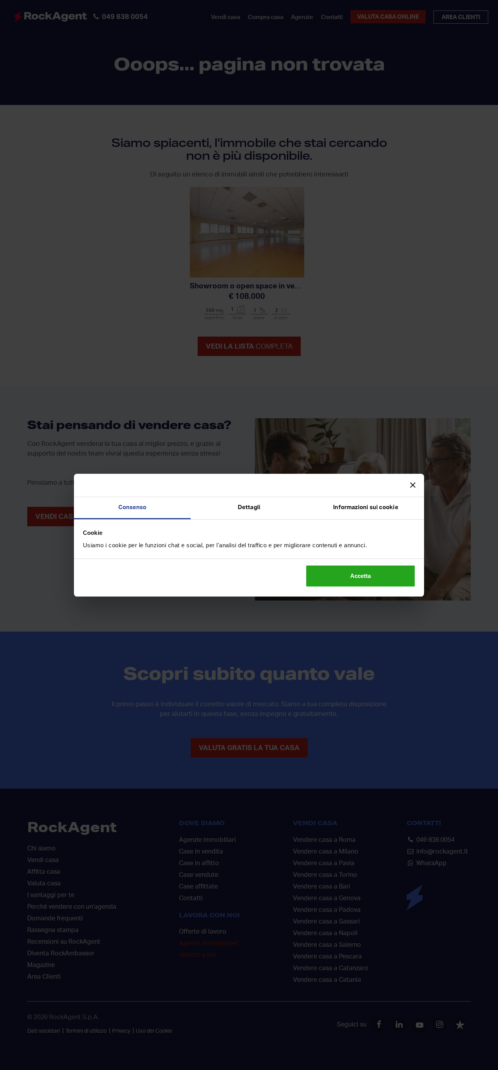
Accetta (360, 576)
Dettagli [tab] (249, 507)
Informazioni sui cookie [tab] (365, 507)
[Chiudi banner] (413, 485)
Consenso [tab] (132, 507)
